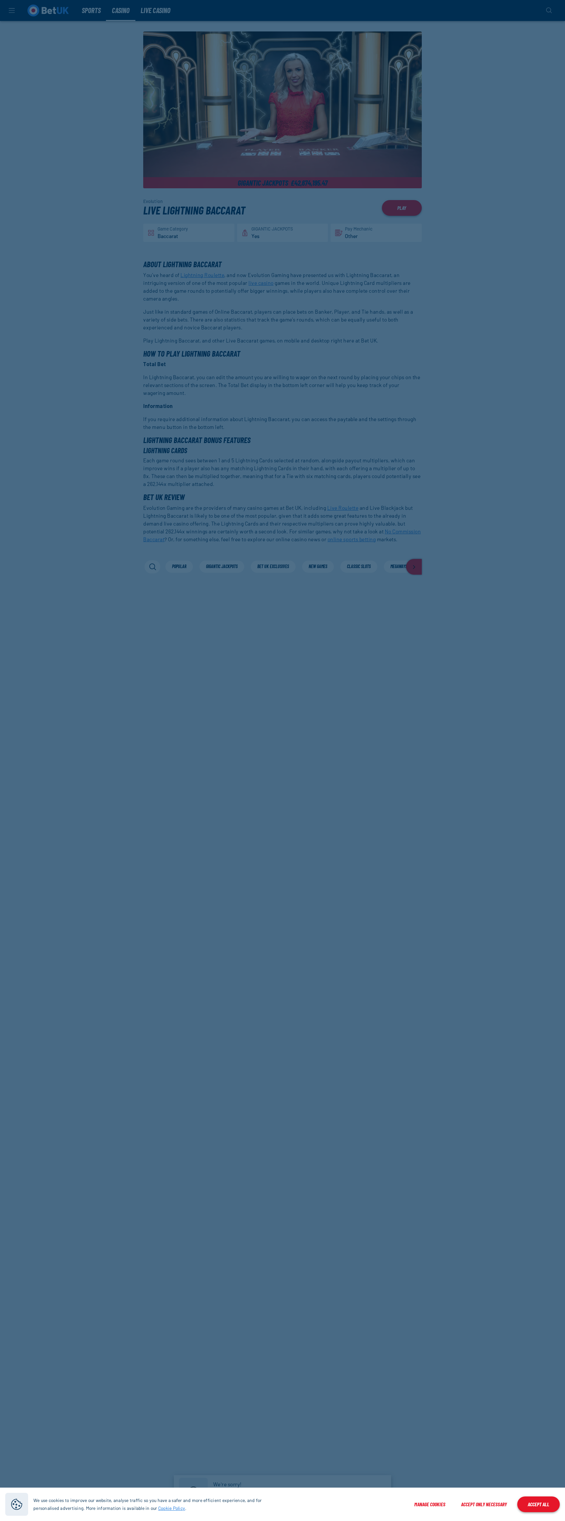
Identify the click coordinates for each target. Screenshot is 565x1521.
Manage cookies (429, 1504)
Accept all (538, 1504)
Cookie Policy (171, 1508)
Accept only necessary (484, 1504)
